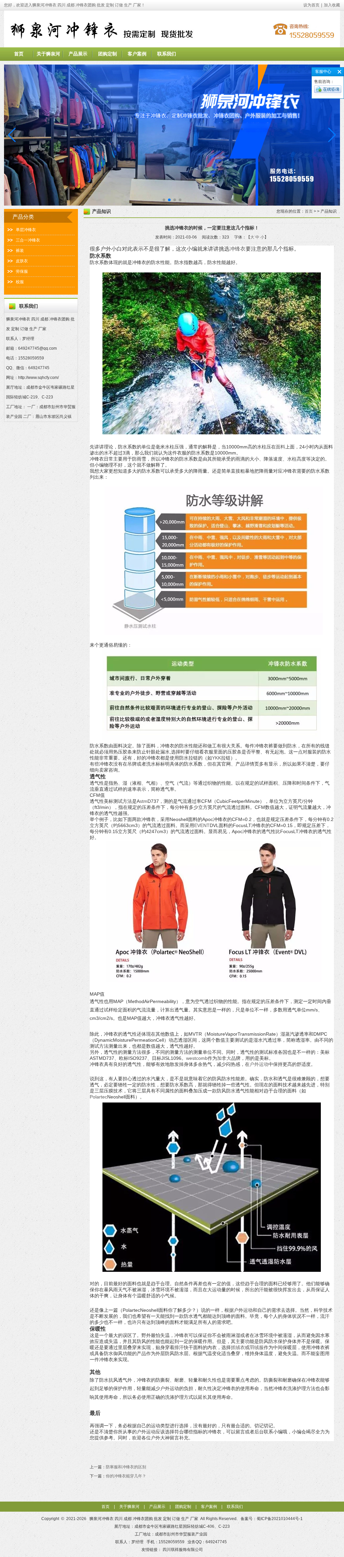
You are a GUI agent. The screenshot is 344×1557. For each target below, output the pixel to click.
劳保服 (22, 271)
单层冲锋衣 (26, 229)
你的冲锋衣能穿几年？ (126, 1476)
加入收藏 (332, 5)
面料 (280, 446)
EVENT (202, 825)
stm (143, 801)
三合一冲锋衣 (28, 240)
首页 (19, 53)
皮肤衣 (22, 261)
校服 (20, 281)
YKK (216, 758)
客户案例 (137, 53)
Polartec (98, 1096)
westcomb (197, 1058)
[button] (332, 135)
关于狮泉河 (48, 53)
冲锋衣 (237, 249)
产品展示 (78, 53)
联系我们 (166, 53)
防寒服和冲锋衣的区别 (126, 1467)
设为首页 (311, 5)
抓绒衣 (238, 1347)
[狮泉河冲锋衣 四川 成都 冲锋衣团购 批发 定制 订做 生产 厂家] (172, 46)
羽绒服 (257, 1347)
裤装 (20, 250)
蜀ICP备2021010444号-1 (280, 1518)
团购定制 (107, 53)
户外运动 (259, 1064)
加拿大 (224, 1058)
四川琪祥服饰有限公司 (183, 1549)
